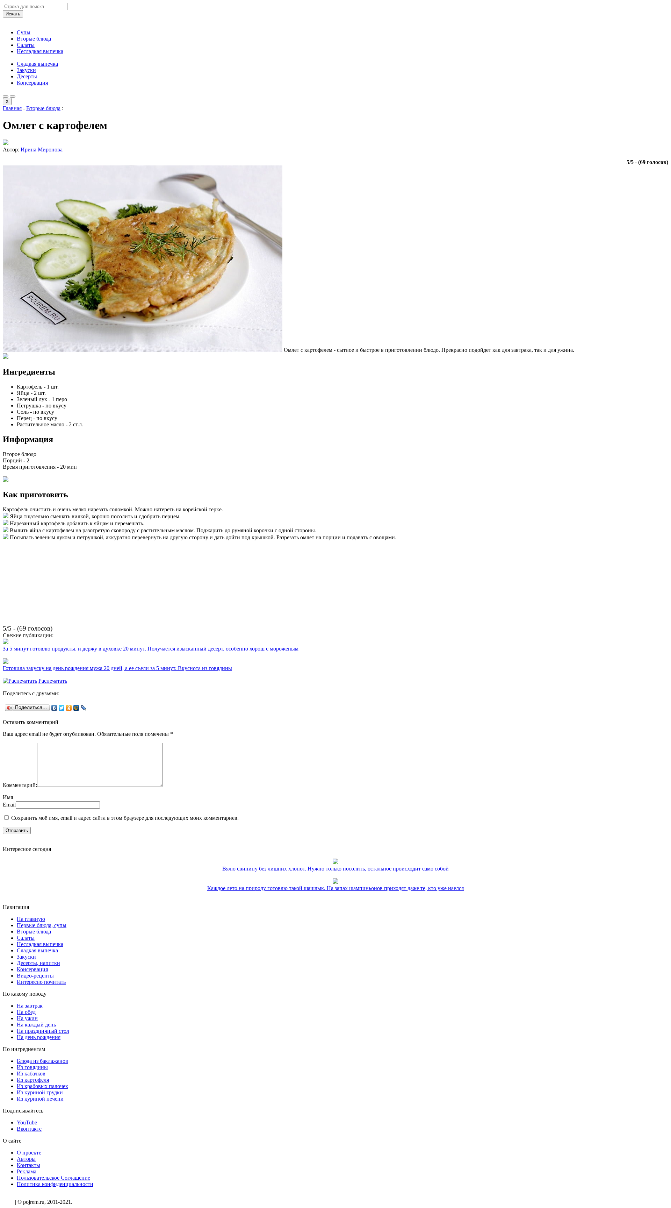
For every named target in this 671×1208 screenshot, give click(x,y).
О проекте (29, 1153)
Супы (23, 32)
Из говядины (32, 1067)
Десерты (27, 76)
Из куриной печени (40, 1099)
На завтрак (30, 1006)
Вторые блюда (34, 39)
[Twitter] (61, 707)
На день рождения (38, 1037)
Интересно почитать (41, 982)
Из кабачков (31, 1073)
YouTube (27, 1122)
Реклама (26, 1171)
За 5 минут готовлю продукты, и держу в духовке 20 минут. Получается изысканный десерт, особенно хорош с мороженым (150, 649)
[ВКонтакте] (54, 707)
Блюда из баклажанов (42, 1061)
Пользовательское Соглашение (53, 1178)
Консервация (32, 83)
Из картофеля (33, 1080)
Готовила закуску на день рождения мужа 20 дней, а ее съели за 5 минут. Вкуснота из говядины (117, 668)
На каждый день (36, 1025)
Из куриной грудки (40, 1092)
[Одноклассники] (69, 707)
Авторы (26, 1159)
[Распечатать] (20, 681)
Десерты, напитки (38, 963)
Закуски (26, 70)
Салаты (26, 45)
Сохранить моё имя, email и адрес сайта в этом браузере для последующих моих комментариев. (125, 818)
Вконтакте (29, 1129)
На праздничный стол (43, 1031)
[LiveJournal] (83, 707)
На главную (31, 919)
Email (9, 805)
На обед (26, 1012)
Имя (8, 797)
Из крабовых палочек (42, 1086)
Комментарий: (20, 785)
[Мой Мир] (76, 707)
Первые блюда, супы (41, 925)
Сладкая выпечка (37, 64)
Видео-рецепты (35, 976)
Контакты (28, 1165)
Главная (12, 108)
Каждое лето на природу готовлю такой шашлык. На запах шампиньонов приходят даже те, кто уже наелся (335, 888)
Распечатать (52, 681)
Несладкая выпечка (40, 51)
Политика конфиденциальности (55, 1184)
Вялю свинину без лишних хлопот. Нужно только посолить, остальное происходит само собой (335, 869)
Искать (13, 13)
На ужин (27, 1018)
